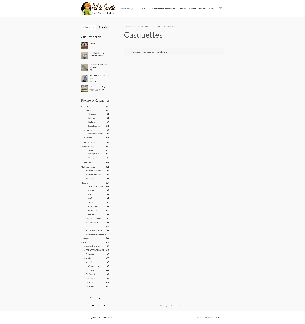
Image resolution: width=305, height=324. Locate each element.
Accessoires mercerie (94, 186)
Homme (89, 130)
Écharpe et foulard (95, 134)
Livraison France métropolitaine (162, 9)
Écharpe (91, 118)
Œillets (91, 194)
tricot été (89, 282)
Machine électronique (94, 170)
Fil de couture (91, 210)
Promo (83, 227)
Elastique (89, 150)
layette (89, 258)
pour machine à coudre (95, 222)
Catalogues (90, 254)
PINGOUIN (90, 274)
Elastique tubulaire (95, 158)
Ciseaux (91, 190)
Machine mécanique (93, 174)
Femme (88, 110)
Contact (192, 9)
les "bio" (89, 262)
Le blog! (202, 9)
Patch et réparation (93, 218)
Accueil (143, 9)
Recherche (103, 27)
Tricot (83, 242)
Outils (90, 198)
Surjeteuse (90, 178)
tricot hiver (90, 286)
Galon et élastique (88, 146)
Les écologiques (92, 266)
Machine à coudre (88, 167)
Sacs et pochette (94, 126)
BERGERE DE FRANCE (95, 250)
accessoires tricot (93, 246)
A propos (182, 9)
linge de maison (87, 162)
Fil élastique (91, 214)
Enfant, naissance (88, 142)
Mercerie (84, 183)
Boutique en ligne (127, 9)
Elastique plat (93, 154)
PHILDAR (90, 270)
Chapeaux (92, 114)
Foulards (91, 122)
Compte (212, 9)
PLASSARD (90, 278)
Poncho (89, 138)
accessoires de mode (94, 230)
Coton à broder (92, 206)
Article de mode (87, 107)
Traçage (91, 202)
